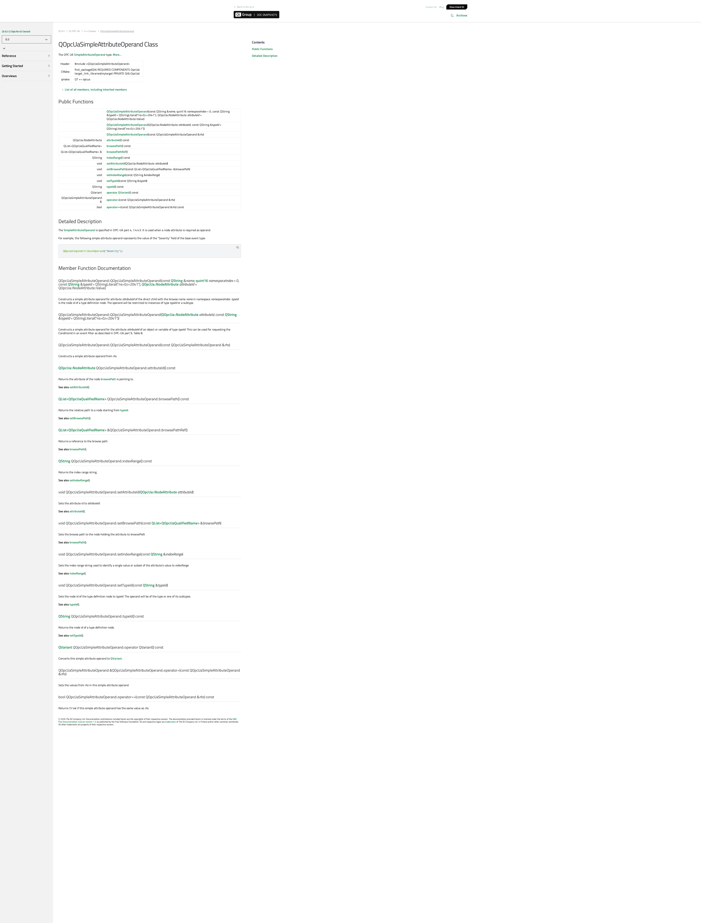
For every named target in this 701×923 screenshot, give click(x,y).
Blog (441, 7)
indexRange (114, 157)
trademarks (170, 721)
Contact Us (431, 7)
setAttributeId (116, 163)
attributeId (113, 140)
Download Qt (456, 7)
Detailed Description (264, 55)
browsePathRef (116, 152)
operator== (114, 207)
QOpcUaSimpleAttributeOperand (127, 111)
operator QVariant (118, 192)
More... (117, 54)
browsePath (114, 146)
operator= (113, 200)
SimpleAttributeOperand (89, 54)
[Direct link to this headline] (95, 102)
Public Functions (262, 49)
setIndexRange (116, 175)
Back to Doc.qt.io (245, 7)
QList (62, 399)
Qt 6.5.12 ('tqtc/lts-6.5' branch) (16, 31)
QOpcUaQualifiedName (86, 399)
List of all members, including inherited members (96, 89)
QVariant (65, 647)
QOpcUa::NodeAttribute (160, 284)
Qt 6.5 (61, 31)
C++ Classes (90, 31)
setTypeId (113, 181)
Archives (461, 15)
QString (177, 280)
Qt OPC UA (74, 31)
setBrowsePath (116, 169)
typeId (111, 186)
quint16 (202, 280)
